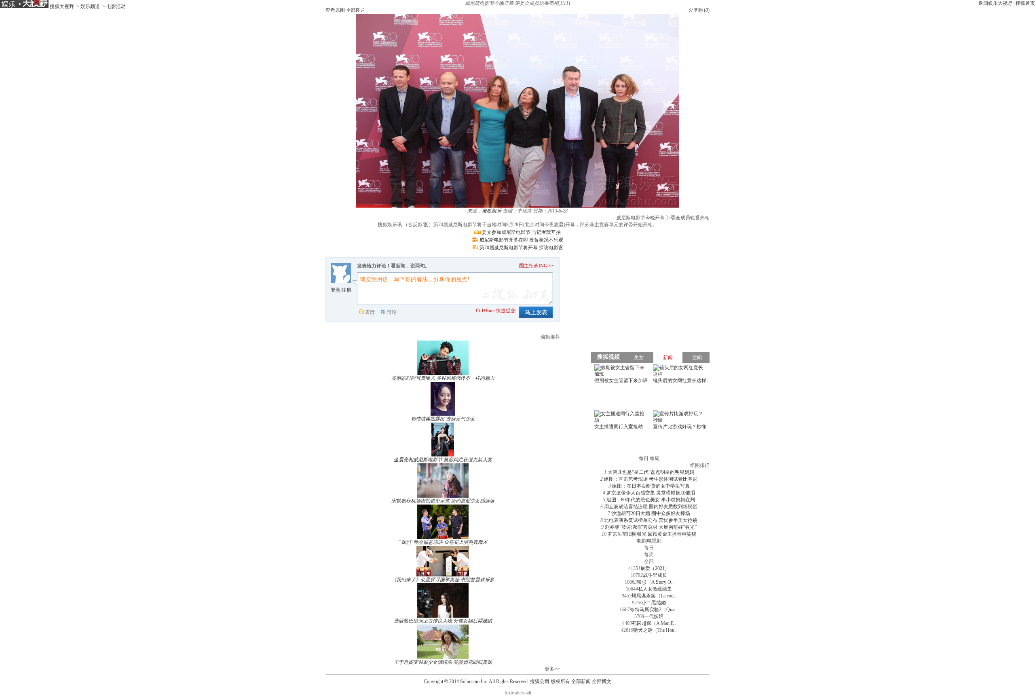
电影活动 (116, 6)
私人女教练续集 (655, 589)
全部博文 (601, 681)
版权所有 (560, 681)
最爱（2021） (655, 568)
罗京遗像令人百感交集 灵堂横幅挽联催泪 (650, 493)
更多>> (552, 669)
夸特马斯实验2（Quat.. (654, 609)
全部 (649, 561)
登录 (335, 290)
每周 (649, 554)
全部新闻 (581, 681)
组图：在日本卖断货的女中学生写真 (651, 486)
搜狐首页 (1025, 3)
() (707, 10)
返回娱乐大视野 (995, 3)
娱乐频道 (90, 6)
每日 (649, 548)
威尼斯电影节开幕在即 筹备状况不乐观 (521, 240)
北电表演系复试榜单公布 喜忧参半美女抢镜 (650, 520)
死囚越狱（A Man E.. (654, 623)
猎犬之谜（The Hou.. (655, 630)
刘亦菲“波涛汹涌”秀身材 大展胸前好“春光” (651, 527)
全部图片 (355, 10)
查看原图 (335, 10)
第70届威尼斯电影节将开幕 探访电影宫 (521, 247)
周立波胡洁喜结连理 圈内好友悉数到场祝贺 (650, 506)
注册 (346, 290)
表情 (370, 312)
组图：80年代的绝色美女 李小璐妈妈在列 (650, 500)
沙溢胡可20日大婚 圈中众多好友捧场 (650, 513)
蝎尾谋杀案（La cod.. (654, 596)
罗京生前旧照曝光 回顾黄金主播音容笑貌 (652, 534)
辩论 (392, 312)
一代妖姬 (653, 616)
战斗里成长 (655, 575)
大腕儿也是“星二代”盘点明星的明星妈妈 (651, 472)
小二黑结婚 (654, 603)
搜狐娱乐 (491, 211)
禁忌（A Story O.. (655, 582)
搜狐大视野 (62, 6)
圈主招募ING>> (536, 266)
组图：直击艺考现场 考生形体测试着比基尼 (650, 479)
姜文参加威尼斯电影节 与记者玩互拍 (521, 232)
